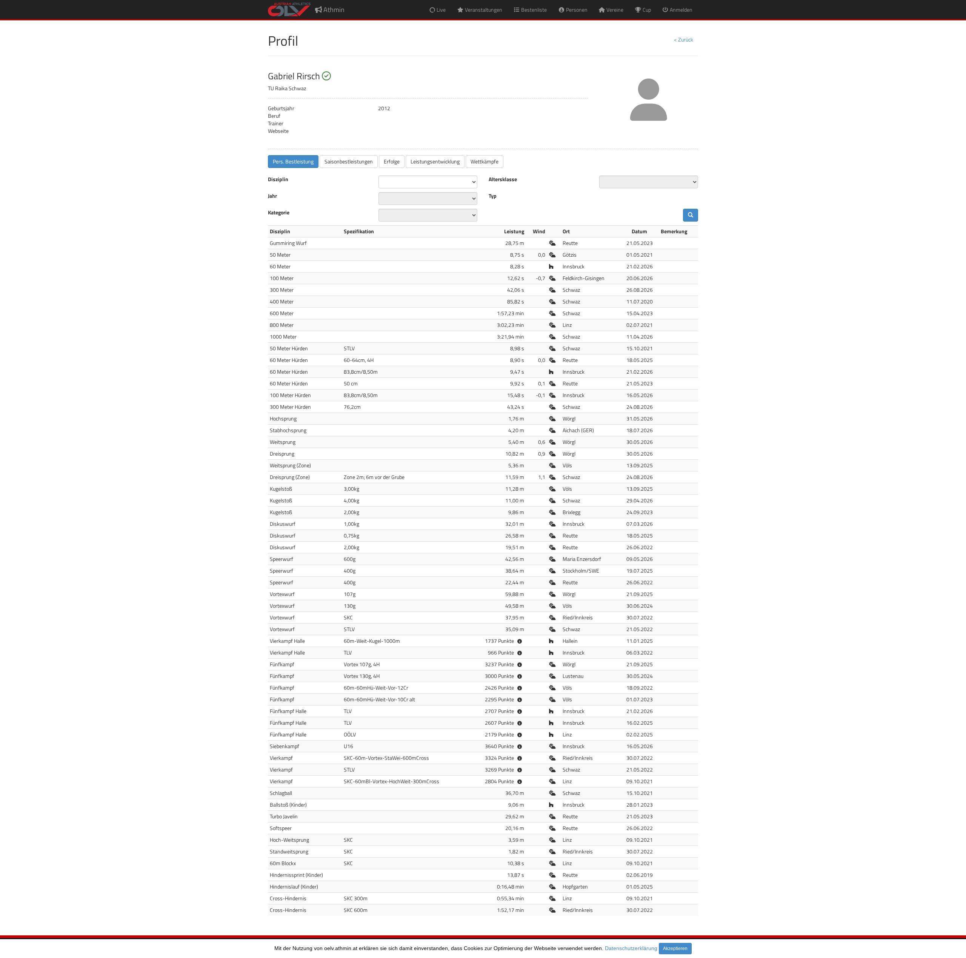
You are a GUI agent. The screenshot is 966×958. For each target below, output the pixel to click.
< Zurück (683, 39)
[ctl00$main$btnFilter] (690, 215)
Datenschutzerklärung (631, 948)
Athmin (333, 10)
